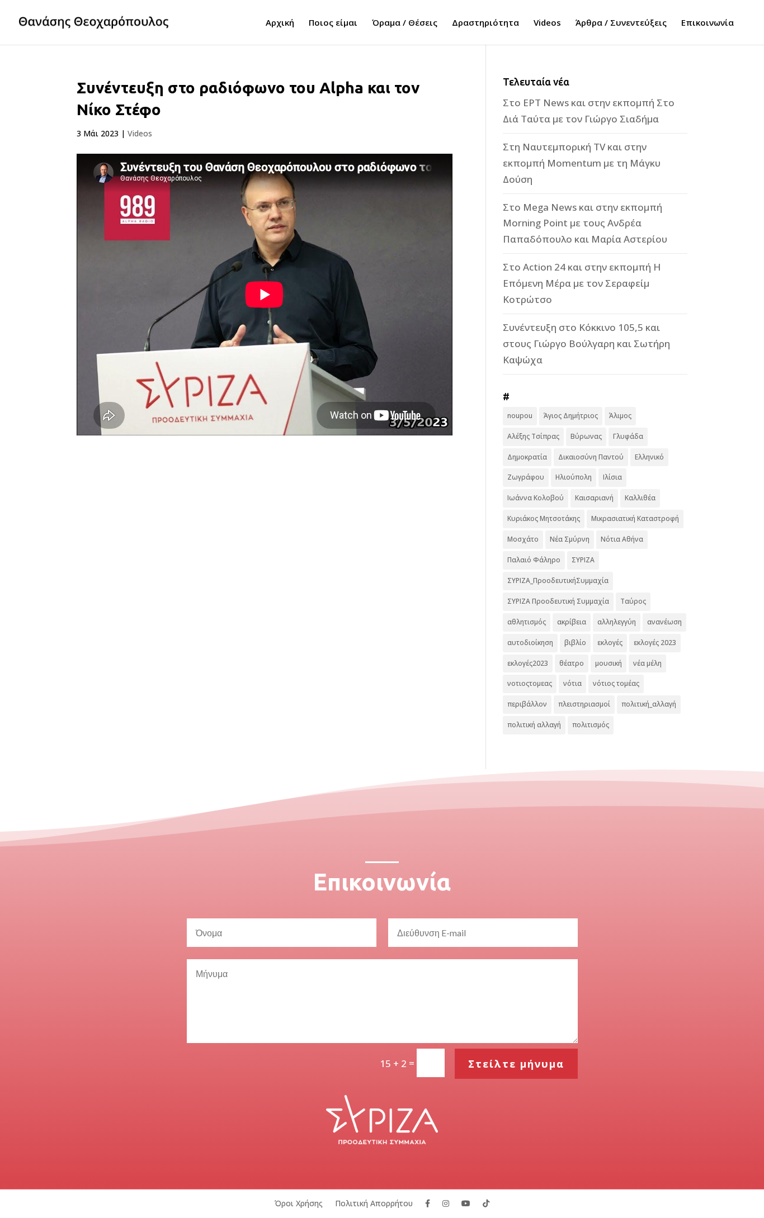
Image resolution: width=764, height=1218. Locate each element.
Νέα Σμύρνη (569, 539)
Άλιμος (620, 415)
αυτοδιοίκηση (530, 642)
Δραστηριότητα (485, 23)
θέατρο (571, 663)
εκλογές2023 (527, 663)
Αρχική (280, 23)
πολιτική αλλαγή (534, 724)
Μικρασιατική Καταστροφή (635, 518)
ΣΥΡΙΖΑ (583, 560)
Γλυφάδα (628, 436)
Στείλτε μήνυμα (516, 1063)
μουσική (608, 663)
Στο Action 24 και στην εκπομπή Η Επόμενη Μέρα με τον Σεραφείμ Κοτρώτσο (582, 283)
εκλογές (609, 642)
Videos (547, 23)
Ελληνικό (649, 457)
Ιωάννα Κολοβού (535, 498)
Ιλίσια (612, 477)
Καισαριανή (594, 498)
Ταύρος (633, 601)
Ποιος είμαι (333, 23)
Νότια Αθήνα (622, 539)
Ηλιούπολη (573, 477)
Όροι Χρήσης (299, 1202)
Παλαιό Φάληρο (533, 560)
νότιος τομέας (616, 683)
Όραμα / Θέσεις (404, 23)
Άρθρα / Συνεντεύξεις (621, 23)
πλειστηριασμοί (584, 704)
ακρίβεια (571, 622)
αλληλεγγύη (616, 622)
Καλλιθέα (640, 498)
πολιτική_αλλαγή (648, 704)
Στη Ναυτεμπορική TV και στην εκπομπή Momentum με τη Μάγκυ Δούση (582, 163)
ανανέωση (664, 622)
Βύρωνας (586, 436)
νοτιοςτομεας (529, 683)
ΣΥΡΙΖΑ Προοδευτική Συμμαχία (558, 601)
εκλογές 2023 (655, 642)
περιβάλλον (527, 704)
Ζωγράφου (525, 477)
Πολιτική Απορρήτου (374, 1202)
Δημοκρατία (527, 457)
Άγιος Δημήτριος (571, 415)
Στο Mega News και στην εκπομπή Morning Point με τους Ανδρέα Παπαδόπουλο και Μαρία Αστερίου (585, 223)
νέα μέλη (647, 663)
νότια (572, 683)
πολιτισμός (590, 724)
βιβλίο (575, 642)
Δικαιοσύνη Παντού (591, 457)
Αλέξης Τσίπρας (533, 436)
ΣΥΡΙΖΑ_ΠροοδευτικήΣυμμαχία (558, 580)
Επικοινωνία (707, 23)
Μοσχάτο (523, 539)
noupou (519, 415)
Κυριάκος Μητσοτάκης (543, 518)
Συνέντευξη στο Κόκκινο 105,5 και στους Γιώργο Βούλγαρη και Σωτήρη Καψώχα (586, 343)
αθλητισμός (526, 622)
